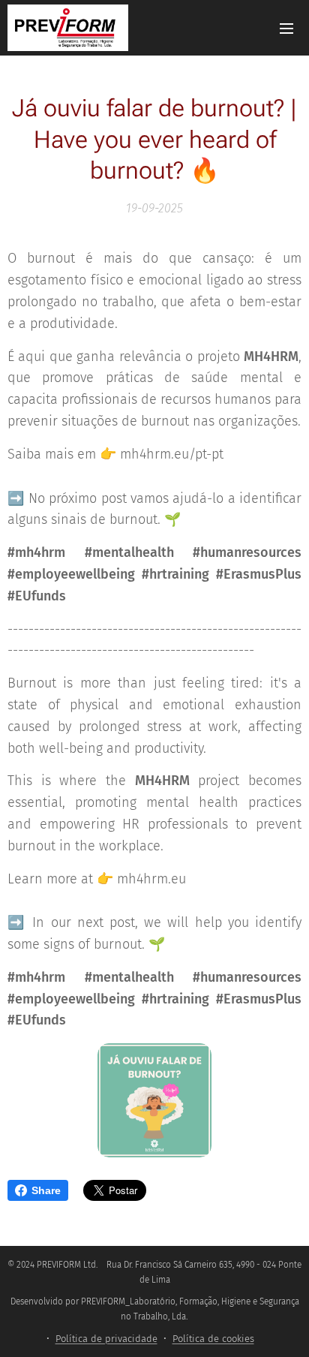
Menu (287, 28)
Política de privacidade (107, 1338)
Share (46, 1190)
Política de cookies (213, 1338)
